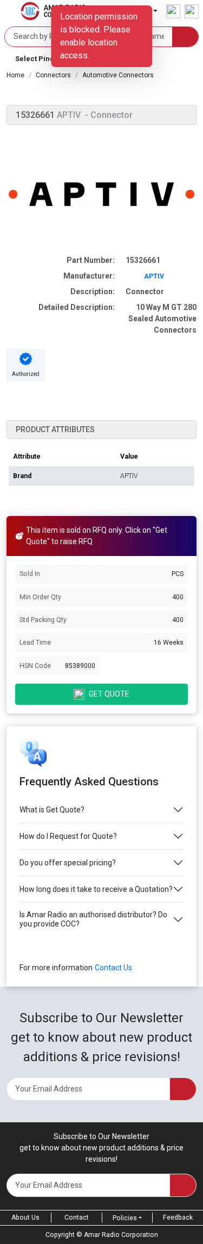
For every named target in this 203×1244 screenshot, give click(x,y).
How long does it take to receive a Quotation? (96, 889)
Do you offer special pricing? (67, 862)
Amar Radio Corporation (121, 1235)
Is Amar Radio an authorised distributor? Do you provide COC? (93, 919)
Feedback (178, 1217)
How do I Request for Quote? (68, 836)
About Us (25, 1217)
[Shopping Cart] (192, 11)
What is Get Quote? (51, 809)
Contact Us (113, 967)
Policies (125, 1218)
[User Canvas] (173, 11)
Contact (76, 1217)
